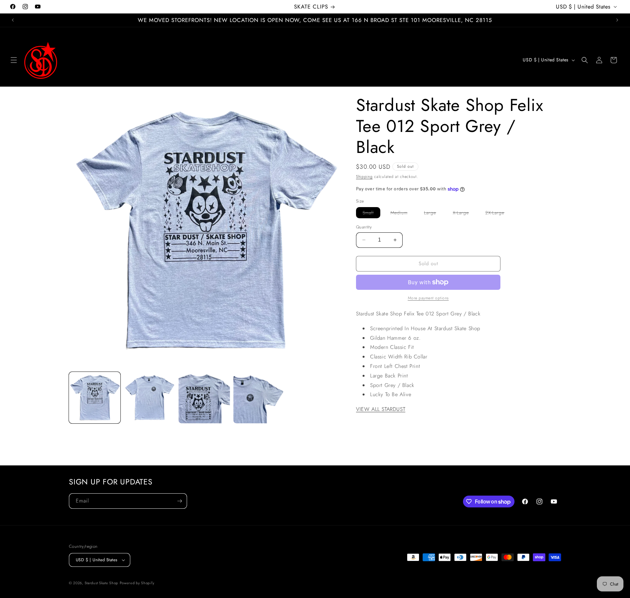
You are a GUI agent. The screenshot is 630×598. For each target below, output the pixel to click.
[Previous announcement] (13, 20)
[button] (14, 60)
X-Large (464, 213)
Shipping (364, 177)
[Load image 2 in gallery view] (149, 397)
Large (433, 213)
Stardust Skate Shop (101, 583)
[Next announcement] (617, 20)
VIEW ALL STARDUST (380, 409)
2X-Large (498, 213)
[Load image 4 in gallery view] (259, 397)
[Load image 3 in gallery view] (204, 397)
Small (371, 213)
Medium (402, 213)
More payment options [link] (428, 298)
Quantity (364, 227)
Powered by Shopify (137, 583)
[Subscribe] (179, 501)
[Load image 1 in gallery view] (94, 397)
